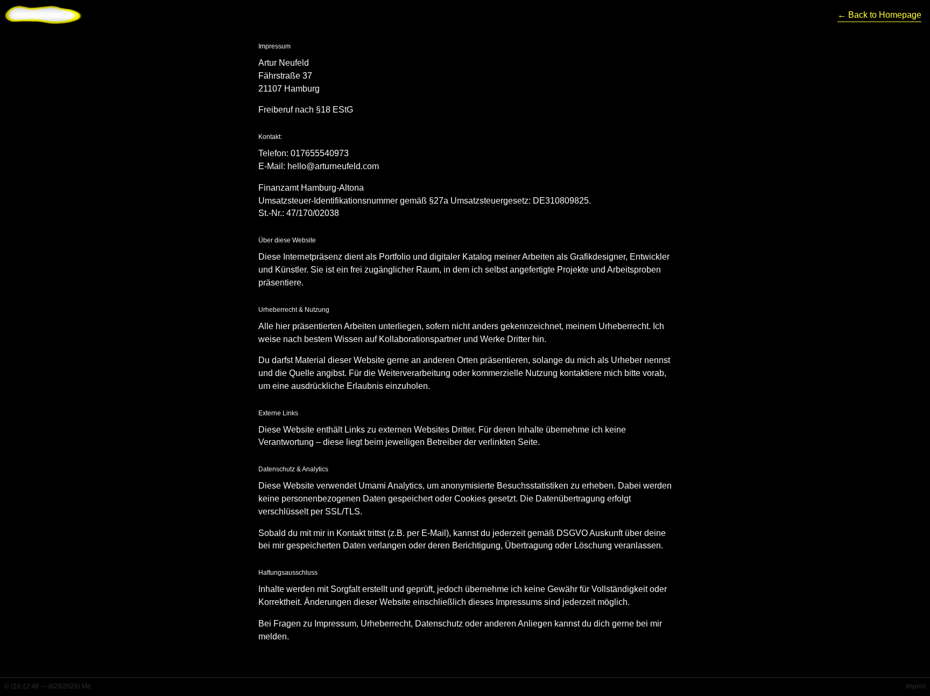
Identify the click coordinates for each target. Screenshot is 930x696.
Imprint (916, 686)
